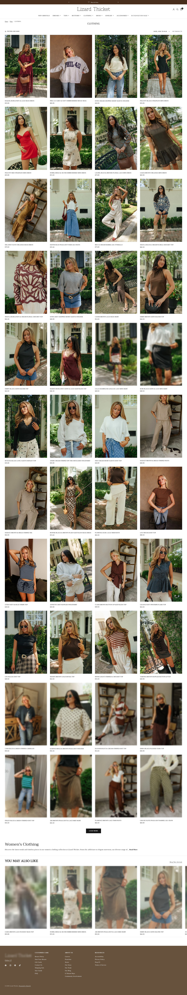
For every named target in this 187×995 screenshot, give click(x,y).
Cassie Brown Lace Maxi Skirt (107, 317)
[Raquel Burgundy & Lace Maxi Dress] (26, 66)
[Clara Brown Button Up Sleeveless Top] (116, 570)
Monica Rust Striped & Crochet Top (109, 676)
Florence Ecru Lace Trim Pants (107, 532)
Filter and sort (13, 31)
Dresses (56, 15)
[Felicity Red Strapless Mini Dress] (26, 138)
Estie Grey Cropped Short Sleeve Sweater (66, 317)
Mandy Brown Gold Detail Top (62, 676)
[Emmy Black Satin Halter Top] (26, 354)
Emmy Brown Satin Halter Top (152, 317)
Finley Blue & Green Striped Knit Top (19, 820)
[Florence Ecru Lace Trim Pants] (116, 498)
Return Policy (39, 956)
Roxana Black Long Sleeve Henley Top (20, 461)
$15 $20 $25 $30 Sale (139, 15)
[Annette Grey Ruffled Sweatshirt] (71, 570)
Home (6, 21)
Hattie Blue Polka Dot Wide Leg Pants (65, 245)
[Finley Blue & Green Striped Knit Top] (26, 786)
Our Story (68, 965)
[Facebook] (7, 966)
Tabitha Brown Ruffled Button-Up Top (155, 676)
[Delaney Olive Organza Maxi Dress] (26, 210)
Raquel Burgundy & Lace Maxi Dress (19, 101)
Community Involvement (73, 976)
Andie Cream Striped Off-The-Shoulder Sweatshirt (70, 461)
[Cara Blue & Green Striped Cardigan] (26, 714)
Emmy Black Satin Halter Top (16, 389)
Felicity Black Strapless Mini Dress (154, 101)
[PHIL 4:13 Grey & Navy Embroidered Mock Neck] (71, 66)
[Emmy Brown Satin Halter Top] (161, 282)
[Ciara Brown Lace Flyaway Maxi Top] (26, 897)
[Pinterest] (16, 966)
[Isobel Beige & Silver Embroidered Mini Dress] (71, 138)
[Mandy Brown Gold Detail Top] (71, 642)
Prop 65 (97, 962)
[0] (180, 9)
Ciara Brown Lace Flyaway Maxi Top (19, 932)
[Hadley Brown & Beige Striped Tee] (26, 498)
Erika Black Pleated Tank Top (152, 748)
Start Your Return (40, 959)
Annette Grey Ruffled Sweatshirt (63, 604)
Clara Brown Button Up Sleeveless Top (110, 604)
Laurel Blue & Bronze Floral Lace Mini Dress (113, 173)
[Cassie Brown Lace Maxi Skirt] (116, 282)
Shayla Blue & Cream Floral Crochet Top (156, 245)
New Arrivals (44, 15)
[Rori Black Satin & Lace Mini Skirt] (161, 354)
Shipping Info (39, 968)
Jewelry (108, 15)
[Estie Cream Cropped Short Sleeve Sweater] (116, 66)
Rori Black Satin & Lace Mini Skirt (153, 389)
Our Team (68, 968)
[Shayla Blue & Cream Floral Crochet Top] (161, 210)
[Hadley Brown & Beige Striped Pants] (161, 426)
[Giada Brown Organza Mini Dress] (161, 138)
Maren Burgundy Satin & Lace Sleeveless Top (68, 389)
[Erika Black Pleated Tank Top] (161, 714)
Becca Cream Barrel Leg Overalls (109, 245)
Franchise (68, 959)
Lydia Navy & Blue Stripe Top (16, 604)
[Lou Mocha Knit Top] (161, 498)
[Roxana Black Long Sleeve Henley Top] (26, 426)
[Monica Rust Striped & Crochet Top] (116, 642)
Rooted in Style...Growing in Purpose (104, 2)
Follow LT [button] (8, 961)
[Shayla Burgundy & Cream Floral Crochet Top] (26, 282)
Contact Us (38, 965)
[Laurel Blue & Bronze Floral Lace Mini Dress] (116, 138)
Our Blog (68, 970)
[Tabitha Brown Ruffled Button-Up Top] (161, 642)
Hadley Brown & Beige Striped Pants (154, 460)
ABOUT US (69, 952)
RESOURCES (100, 952)
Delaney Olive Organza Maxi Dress (19, 245)
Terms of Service (100, 965)
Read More (133, 849)
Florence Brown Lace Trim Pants (108, 820)
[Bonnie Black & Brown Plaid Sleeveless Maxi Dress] (71, 498)
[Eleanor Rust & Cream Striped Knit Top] (116, 714)
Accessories (122, 15)
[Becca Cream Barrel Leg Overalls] (116, 210)
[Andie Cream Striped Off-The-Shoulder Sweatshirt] (71, 426)
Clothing (88, 15)
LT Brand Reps (70, 973)
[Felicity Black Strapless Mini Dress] (161, 66)
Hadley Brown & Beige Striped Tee (18, 532)
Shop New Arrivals (176, 862)
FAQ (36, 973)
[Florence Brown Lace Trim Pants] (116, 786)
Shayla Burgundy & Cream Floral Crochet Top (24, 317)
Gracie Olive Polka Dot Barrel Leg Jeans (156, 820)
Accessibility (99, 956)
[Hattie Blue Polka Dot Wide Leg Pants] (71, 210)
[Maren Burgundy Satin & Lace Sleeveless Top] (71, 354)
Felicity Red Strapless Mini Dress (18, 173)
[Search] (177, 9)
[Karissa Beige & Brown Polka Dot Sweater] (71, 714)
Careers (67, 956)
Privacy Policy (100, 959)
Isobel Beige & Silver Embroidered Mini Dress (68, 173)
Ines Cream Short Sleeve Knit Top (108, 461)
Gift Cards (38, 962)
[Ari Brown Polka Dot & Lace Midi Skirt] (71, 786)
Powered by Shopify (25, 986)
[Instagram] (12, 966)
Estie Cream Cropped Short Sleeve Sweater (112, 101)
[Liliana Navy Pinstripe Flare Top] (161, 570)
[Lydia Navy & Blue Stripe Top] (26, 570)
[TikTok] (21, 966)
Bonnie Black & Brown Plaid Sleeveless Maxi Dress (70, 532)
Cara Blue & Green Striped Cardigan (19, 748)
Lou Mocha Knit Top (148, 532)
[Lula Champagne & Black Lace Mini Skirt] (116, 354)
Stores (67, 962)
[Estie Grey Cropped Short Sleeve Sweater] (71, 282)
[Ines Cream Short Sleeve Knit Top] (116, 426)
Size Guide (38, 970)
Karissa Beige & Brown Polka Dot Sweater (67, 748)
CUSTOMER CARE (42, 952)
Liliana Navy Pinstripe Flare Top (153, 604)
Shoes (98, 15)
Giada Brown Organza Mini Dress (153, 173)
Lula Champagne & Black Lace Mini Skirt (111, 389)
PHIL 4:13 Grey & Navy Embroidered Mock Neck (68, 101)
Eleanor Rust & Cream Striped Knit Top (110, 748)
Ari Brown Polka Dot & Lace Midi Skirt (65, 820)
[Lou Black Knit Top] (26, 642)
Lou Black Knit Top (12, 676)
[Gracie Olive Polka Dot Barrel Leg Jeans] (161, 786)
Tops (65, 15)
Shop (11, 21)
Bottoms (75, 15)
